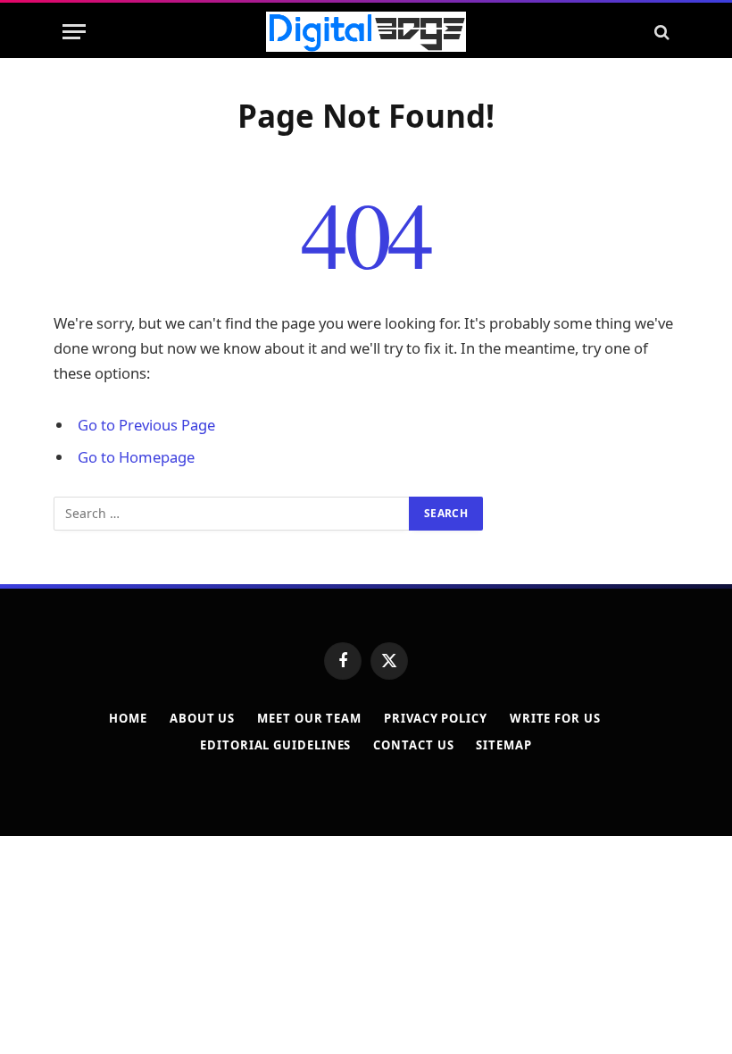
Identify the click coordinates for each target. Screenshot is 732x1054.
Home (128, 718)
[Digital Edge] (365, 32)
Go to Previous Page (146, 424)
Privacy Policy (435, 718)
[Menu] (74, 32)
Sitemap (503, 745)
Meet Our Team (309, 718)
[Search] (660, 32)
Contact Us (413, 745)
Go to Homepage (136, 457)
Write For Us (555, 718)
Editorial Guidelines (275, 745)
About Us (202, 718)
